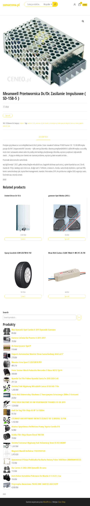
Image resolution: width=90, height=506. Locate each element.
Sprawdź (7, 115)
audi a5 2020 (31, 123)
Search (5, 312)
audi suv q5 (39, 123)
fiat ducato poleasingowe (50, 123)
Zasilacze (22, 123)
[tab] (45, 137)
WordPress (47, 501)
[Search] (79, 317)
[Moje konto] (74, 4)
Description (43, 136)
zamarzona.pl (11, 4)
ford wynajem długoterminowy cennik (68, 123)
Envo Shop (61, 501)
